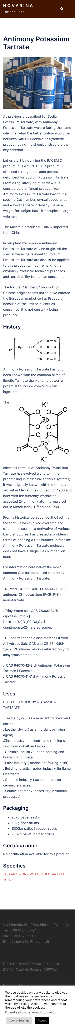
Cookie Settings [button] (19, 1020)
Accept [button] (42, 1020)
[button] (61, 9)
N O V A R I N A (18, 5)
